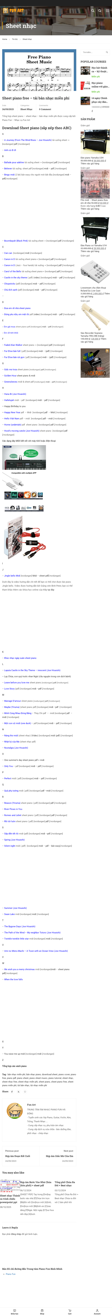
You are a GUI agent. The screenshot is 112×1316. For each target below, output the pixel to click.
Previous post (12, 1151)
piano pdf (11, 1078)
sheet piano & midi (19, 375)
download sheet (49, 1074)
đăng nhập (16, 1234)
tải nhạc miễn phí (38, 1085)
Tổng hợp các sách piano (14, 1066)
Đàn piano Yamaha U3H (92, 157)
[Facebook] (12, 1091)
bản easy (55, 846)
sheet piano (44, 1081)
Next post (68, 1151)
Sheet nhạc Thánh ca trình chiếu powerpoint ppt (10, 1199)
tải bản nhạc (23, 1085)
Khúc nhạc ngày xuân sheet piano (20, 658)
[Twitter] (18, 1091)
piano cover (64, 1074)
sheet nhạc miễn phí (28, 1081)
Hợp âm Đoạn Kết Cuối (17, 1156)
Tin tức (15, 39)
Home (4, 39)
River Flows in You (13, 809)
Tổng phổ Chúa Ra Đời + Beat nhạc (65, 1184)
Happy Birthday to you (15, 406)
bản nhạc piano (33, 1074)
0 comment (45, 109)
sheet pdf (43, 575)
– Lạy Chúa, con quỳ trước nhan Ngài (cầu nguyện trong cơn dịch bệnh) (36, 676)
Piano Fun (10, 1274)
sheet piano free (59, 1081)
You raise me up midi (14, 1054)
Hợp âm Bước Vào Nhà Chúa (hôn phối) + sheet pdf (35, 1184)
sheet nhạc (67, 1078)
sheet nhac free (9, 1081)
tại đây (51, 589)
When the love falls (13, 979)
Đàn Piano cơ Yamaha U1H (94, 245)
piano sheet (22, 1078)
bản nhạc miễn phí (16, 1074)
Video (35, 735)
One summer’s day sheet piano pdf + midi (24, 760)
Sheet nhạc (27, 39)
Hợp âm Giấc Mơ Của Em (59, 1156)
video (36, 277)
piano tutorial (54, 1078)
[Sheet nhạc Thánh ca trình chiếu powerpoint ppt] (10, 1185)
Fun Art (31, 1104)
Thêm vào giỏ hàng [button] (90, 163)
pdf (15, 144)
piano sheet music (38, 1078)
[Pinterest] (25, 1091)
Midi (53, 412)
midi (46, 168)
